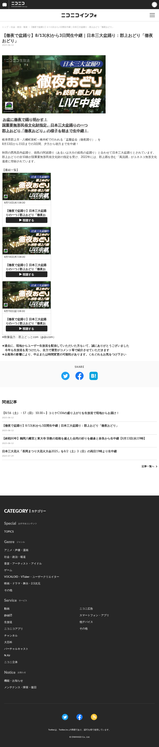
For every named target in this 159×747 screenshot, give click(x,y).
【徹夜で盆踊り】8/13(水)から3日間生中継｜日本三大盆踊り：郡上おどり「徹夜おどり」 (72, 27)
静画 (7, 615)
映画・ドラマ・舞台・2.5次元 (22, 583)
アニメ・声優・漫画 (16, 550)
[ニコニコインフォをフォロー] (65, 717)
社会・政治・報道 (19, 27)
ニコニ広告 (86, 608)
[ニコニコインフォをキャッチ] (94, 717)
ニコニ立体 (11, 662)
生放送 (8, 622)
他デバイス (86, 622)
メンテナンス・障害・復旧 (20, 687)
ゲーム (8, 570)
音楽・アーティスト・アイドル (23, 563)
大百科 (8, 642)
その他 (8, 590)
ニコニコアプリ (13, 629)
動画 (7, 608)
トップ (5, 27)
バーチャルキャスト (16, 649)
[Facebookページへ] (79, 717)
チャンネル (11, 635)
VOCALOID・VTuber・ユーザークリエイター (31, 577)
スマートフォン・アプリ (94, 615)
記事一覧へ (148, 466)
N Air (7, 655)
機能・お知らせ (13, 681)
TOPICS (9, 531)
